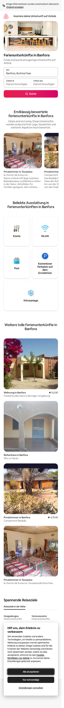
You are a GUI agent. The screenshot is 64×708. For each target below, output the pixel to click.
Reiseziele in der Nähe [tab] (14, 606)
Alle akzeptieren (31, 671)
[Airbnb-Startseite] (6, 16)
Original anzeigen (15, 7)
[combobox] (30, 73)
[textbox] (17, 84)
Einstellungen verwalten (31, 687)
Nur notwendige (31, 679)
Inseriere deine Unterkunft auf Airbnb (35, 16)
